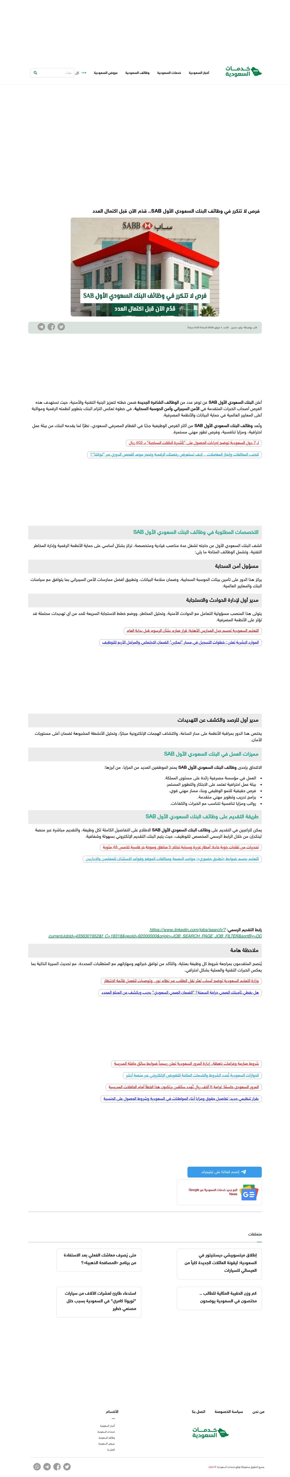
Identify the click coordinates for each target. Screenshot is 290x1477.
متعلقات (255, 1234)
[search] (35, 72)
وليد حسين (236, 327)
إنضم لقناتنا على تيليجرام (220, 1172)
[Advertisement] (145, 29)
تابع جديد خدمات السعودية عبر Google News (213, 1192)
